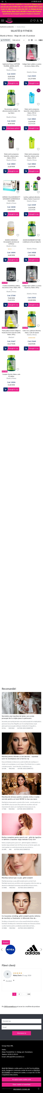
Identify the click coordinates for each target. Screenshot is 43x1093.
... (23, 994)
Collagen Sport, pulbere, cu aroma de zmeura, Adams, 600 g (31, 65)
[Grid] (32, 40)
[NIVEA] (10, 953)
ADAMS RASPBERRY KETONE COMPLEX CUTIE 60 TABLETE (32, 241)
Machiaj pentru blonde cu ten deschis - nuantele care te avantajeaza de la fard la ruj (20, 758)
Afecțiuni (11, 337)
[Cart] (41, 20)
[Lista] (29, 40)
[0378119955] (6, 1)
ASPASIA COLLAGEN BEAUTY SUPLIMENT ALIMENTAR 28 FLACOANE (11, 199)
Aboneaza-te (21, 1033)
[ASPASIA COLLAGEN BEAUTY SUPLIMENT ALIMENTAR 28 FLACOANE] (11, 185)
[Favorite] (34, 20)
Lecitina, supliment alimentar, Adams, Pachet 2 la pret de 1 (32, 198)
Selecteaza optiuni (13, 128)
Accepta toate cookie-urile (21, 1079)
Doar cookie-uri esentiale (21, 1084)
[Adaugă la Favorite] (17, 59)
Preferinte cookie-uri (21, 1089)
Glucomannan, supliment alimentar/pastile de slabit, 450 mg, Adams (11, 111)
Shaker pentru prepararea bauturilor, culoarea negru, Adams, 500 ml (11, 156)
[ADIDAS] (32, 953)
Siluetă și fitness (11, 70)
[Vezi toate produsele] (36, 40)
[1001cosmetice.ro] (9, 20)
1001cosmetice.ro (10, 1006)
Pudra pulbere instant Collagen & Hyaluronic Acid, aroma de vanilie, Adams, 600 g (11, 332)
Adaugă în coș (13, 83)
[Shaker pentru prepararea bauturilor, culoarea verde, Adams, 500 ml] (31, 142)
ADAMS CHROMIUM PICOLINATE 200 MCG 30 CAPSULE (11, 242)
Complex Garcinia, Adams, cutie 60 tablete (11, 375)
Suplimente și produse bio (7, 26)
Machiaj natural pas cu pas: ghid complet (17, 878)
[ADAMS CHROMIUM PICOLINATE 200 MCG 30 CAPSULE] (11, 228)
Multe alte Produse (34, 11)
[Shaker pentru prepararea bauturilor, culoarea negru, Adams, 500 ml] (11, 142)
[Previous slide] (1, 949)
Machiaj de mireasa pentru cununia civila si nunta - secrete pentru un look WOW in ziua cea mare (21, 798)
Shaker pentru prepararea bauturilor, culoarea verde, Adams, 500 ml (31, 156)
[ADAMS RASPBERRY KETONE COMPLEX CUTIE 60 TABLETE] (31, 228)
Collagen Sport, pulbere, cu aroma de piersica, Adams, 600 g (31, 286)
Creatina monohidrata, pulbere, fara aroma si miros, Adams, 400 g (11, 287)
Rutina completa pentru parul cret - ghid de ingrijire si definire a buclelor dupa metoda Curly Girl (21, 838)
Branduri (6, 942)
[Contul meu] (38, 20)
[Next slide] (41, 949)
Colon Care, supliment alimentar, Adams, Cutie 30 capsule (32, 331)
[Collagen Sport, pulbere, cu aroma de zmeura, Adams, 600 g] (31, 52)
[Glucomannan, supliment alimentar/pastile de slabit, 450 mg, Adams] (11, 97)
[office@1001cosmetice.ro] (3, 1)
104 (18, 9)
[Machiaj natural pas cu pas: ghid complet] (21, 865)
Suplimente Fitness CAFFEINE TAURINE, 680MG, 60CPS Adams (11, 66)
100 (28, 994)
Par (10, 849)
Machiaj (11, 728)
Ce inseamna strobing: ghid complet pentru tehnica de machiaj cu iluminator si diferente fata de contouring (21, 917)
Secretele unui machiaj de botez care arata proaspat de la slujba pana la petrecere (18, 717)
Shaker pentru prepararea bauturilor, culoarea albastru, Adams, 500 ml (32, 111)
